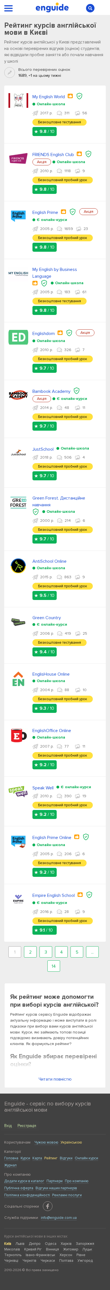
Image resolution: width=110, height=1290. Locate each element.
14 (54, 966)
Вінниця (52, 1249)
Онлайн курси (86, 1158)
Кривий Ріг (33, 1249)
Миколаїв (12, 1249)
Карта (37, 1158)
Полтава (66, 1260)
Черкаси (48, 1260)
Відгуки (66, 1158)
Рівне (80, 1255)
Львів (20, 1243)
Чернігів (29, 1260)
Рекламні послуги (67, 1195)
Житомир (70, 1249)
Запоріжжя (85, 1243)
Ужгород (85, 1260)
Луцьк (87, 1249)
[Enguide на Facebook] (47, 1206)
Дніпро (35, 1243)
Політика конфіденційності (27, 1195)
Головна (11, 1158)
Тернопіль (12, 1255)
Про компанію (77, 1181)
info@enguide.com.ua (59, 1217)
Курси (25, 1158)
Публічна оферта (18, 1188)
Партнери (55, 1181)
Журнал (10, 1165)
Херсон (66, 1255)
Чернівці (11, 1260)
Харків (66, 1243)
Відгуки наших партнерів (56, 1188)
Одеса (50, 1243)
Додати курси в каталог (24, 1181)
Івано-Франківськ (40, 1255)
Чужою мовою (46, 1142)
